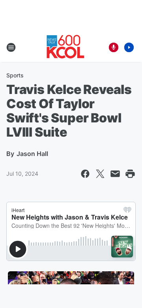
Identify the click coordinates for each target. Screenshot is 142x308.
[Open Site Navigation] (11, 47)
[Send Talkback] (113, 47)
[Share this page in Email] (115, 173)
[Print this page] (130, 173)
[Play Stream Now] (129, 47)
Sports (15, 75)
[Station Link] (65, 47)
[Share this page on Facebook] (85, 173)
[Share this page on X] (100, 173)
